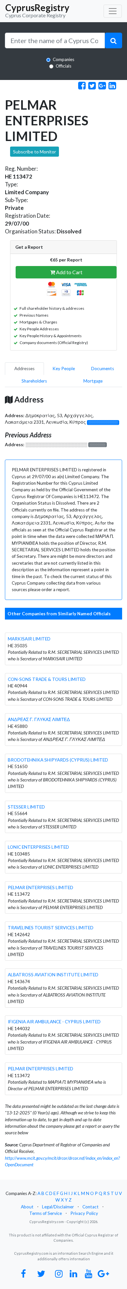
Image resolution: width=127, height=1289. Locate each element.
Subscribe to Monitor (34, 151)
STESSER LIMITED (26, 807)
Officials (63, 66)
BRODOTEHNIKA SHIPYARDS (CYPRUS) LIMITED (58, 759)
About (27, 1206)
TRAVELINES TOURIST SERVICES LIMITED (50, 927)
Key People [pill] (63, 368)
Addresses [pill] (24, 368)
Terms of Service (45, 1213)
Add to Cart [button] (68, 272)
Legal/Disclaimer (58, 1206)
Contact (90, 1206)
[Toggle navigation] (113, 11)
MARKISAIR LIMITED (29, 638)
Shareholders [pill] (34, 381)
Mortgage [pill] (93, 381)
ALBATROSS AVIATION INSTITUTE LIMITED (53, 974)
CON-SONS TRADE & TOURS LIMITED (47, 679)
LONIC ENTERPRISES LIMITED (38, 847)
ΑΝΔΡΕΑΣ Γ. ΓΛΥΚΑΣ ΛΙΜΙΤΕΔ (39, 719)
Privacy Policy (84, 1213)
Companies (63, 59)
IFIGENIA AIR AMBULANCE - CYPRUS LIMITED (54, 1021)
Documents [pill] (102, 368)
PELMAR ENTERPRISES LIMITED (40, 887)
